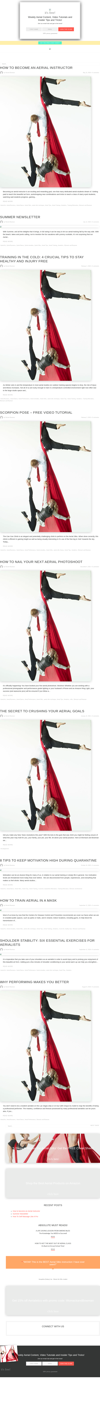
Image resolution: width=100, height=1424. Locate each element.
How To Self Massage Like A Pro (25, 1217)
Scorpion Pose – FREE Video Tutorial (36, 412)
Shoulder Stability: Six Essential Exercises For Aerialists (47, 942)
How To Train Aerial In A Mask (28, 900)
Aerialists (63, 205)
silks (71, 699)
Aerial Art (3, 205)
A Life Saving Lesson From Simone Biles (53, 1231)
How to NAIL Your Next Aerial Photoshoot (41, 562)
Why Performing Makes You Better (34, 982)
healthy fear (68, 929)
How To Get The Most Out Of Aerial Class (53, 1243)
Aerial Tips (48, 205)
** (22, 1262)
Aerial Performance (24, 398)
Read (53, 1236)
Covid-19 (40, 888)
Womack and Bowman (85, 205)
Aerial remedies (29, 245)
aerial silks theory (59, 550)
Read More (8, 201)
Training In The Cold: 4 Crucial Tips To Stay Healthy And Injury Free (42, 259)
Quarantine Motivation (50, 888)
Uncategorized (4, 848)
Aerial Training (56, 205)
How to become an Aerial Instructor (37, 68)
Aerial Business (11, 205)
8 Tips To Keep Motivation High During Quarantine (48, 860)
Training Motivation (72, 205)
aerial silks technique (38, 205)
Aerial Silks (28, 205)
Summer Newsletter (20, 217)
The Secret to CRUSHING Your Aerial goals (42, 711)
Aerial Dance (20, 205)
